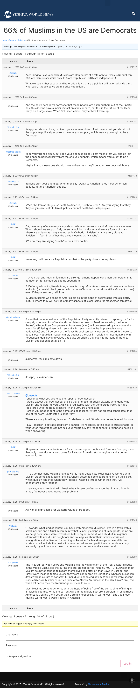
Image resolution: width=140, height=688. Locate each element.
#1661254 (132, 351)
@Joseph (31, 395)
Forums (12, 40)
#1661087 (132, 121)
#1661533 (132, 441)
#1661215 (132, 251)
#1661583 (132, 502)
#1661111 (132, 146)
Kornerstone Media (98, 684)
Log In (127, 663)
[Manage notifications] (132, 680)
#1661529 (132, 387)
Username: (12, 634)
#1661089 (132, 97)
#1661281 (132, 369)
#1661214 (132, 218)
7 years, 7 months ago (67, 46)
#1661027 (132, 67)
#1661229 (132, 269)
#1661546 (132, 466)
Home (4, 40)
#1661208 (132, 197)
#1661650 (132, 557)
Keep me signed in (20, 656)
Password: (12, 645)
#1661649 (132, 520)
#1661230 (132, 311)
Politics (21, 40)
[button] (107, 3)
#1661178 (132, 175)
